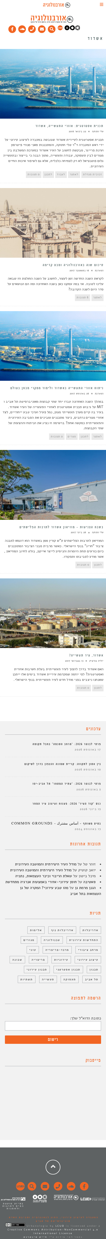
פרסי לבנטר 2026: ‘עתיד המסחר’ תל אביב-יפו (67, 784)
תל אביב (91, 979)
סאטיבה (89, 882)
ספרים (72, 436)
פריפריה (38, 960)
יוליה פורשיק (96, 660)
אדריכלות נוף (62, 930)
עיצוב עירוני (87, 960)
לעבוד (61, 174)
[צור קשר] (57, 1189)
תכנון (93, 969)
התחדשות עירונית (83, 940)
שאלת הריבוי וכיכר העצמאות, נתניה (43, 876)
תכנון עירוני (37, 969)
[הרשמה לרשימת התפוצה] (42, 28)
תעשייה (48, 979)
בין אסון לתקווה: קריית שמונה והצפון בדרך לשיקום (62, 764)
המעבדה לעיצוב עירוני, (78, 1217)
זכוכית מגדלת (92, 174)
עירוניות (61, 960)
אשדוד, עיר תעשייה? (86, 655)
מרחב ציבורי (88, 950)
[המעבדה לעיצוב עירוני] (60, 29)
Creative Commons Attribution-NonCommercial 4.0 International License (53, 1231)
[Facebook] (12, 28)
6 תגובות (82, 297)
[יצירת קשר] (32, 28)
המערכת (99, 270)
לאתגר (74, 174)
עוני (32, 950)
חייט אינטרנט (35, 1237)
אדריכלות (90, 930)
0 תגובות (34, 174)
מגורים (29, 940)
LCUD (59, 1226)
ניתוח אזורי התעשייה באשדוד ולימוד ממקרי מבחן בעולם (57, 388)
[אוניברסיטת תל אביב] (72, 29)
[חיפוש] (52, 28)
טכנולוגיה (52, 940)
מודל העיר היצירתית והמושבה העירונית (45, 864)
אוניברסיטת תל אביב (53, 1221)
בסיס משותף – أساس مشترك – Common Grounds (56, 824)
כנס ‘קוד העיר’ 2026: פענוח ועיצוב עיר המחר (67, 804)
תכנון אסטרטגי (68, 969)
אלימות (36, 930)
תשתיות (26, 979)
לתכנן (48, 174)
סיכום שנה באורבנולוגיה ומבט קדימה (73, 265)
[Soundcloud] (22, 28)
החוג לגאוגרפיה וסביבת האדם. (32, 1217)
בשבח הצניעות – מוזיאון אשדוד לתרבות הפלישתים (61, 527)
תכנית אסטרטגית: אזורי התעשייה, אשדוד (69, 126)
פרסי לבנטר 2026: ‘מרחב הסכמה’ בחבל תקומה (67, 744)
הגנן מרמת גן (85, 887)
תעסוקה (69, 979)
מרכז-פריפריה (57, 950)
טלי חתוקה (98, 131)
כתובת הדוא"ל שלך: (85, 1018)
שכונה (17, 960)
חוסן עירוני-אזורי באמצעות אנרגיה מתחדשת (41, 882)
